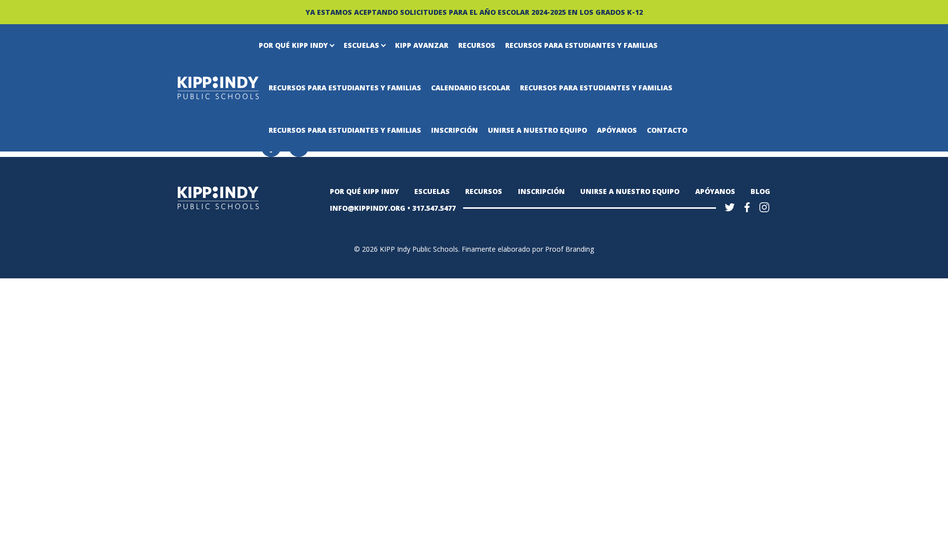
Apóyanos (617, 130)
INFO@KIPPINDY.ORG (367, 208)
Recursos (476, 45)
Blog (760, 191)
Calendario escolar (470, 87)
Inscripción (454, 130)
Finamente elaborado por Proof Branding (528, 249)
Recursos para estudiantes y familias (581, 45)
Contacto (667, 130)
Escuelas (361, 45)
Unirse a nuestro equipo (537, 130)
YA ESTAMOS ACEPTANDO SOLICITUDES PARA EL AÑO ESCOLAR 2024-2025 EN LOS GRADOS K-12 (474, 12)
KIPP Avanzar (421, 45)
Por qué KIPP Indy (293, 45)
